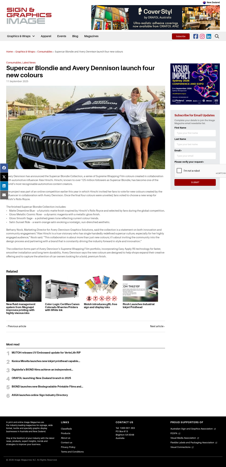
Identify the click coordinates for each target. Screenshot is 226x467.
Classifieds (66, 428)
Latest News (28, 62)
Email (178, 150)
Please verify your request (189, 161)
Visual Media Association (183, 438)
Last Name (180, 139)
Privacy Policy (68, 447)
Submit (195, 182)
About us (65, 438)
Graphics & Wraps (25, 51)
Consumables (44, 51)
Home (9, 51)
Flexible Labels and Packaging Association (192, 442)
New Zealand (213, 2)
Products (65, 433)
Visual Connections (180, 447)
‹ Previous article (16, 326)
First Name (180, 127)
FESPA (173, 433)
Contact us (66, 442)
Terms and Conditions (72, 451)
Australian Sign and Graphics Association (191, 428)
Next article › (157, 326)
